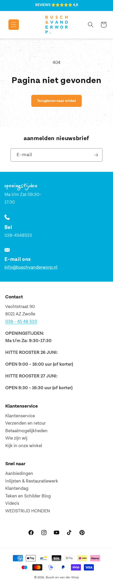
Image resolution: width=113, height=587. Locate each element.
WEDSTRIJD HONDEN (27, 511)
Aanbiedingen (19, 473)
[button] (10, 24)
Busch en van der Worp (62, 577)
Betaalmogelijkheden (26, 431)
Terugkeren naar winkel (56, 100)
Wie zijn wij (16, 438)
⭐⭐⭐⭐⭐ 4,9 (64, 5)
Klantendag (16, 488)
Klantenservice (20, 416)
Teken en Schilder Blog (28, 496)
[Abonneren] (96, 155)
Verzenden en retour (25, 423)
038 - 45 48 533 (21, 321)
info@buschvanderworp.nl (30, 267)
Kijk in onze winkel (23, 445)
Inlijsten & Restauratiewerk (31, 481)
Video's (12, 503)
